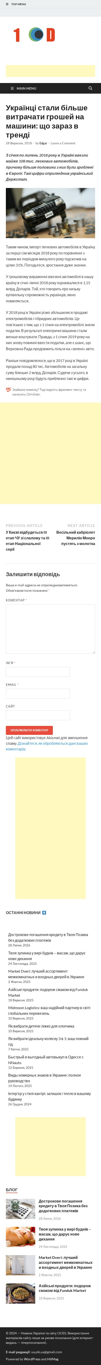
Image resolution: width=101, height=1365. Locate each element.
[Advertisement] (53, 71)
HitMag (52, 1359)
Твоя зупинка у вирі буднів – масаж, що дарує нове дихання (65, 1234)
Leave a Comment (63, 143)
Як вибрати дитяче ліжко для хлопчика (41, 1026)
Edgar (43, 143)
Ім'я (11, 663)
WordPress (32, 1359)
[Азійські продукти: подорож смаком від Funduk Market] (20, 1286)
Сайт (10, 706)
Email (12, 685)
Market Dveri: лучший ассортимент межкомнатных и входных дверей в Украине (66, 1262)
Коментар (16, 600)
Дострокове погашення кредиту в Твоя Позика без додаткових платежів (63, 1206)
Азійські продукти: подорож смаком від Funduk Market (65, 1288)
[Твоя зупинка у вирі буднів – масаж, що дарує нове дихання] (20, 1229)
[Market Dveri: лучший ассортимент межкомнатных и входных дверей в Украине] (20, 1258)
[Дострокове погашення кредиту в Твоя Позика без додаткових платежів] (20, 1201)
